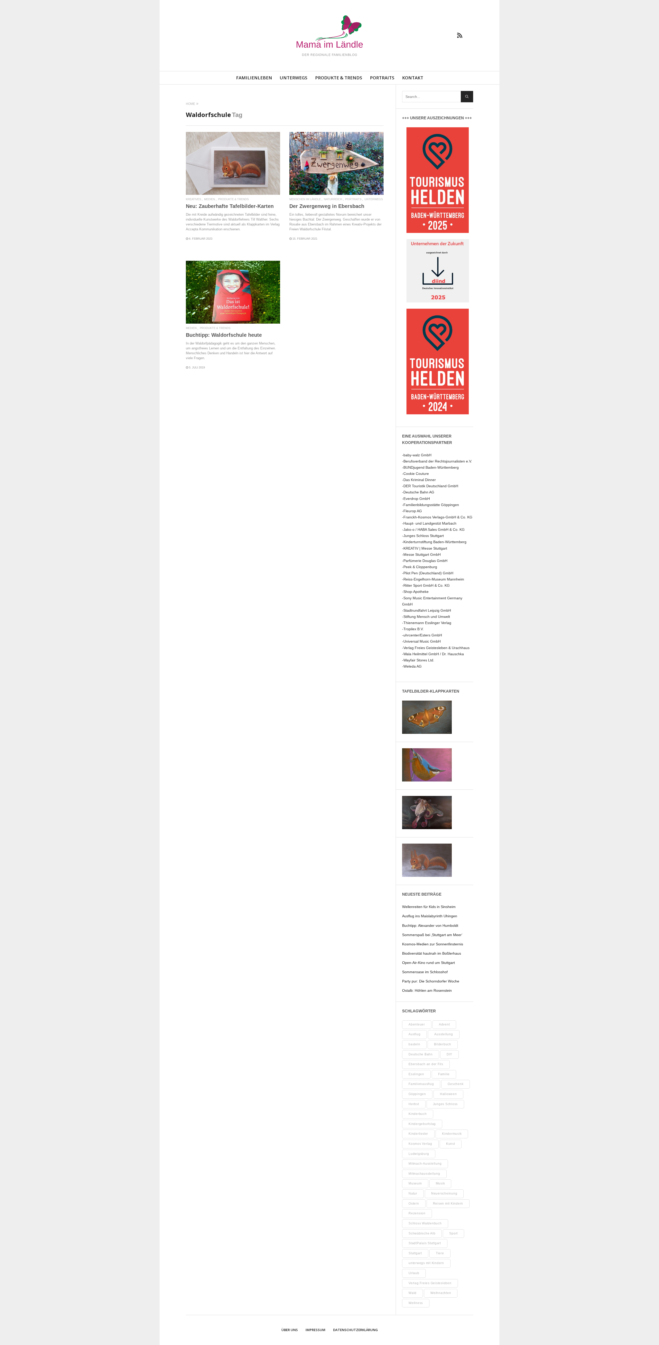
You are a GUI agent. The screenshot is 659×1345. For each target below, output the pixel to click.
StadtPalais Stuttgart (425, 1243)
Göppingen (417, 1094)
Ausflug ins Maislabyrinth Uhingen (429, 916)
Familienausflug (421, 1084)
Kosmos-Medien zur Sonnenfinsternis (432, 944)
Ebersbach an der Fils (426, 1064)
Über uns (289, 1329)
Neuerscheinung (444, 1193)
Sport (453, 1233)
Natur (413, 1193)
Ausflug (414, 1034)
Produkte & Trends (338, 78)
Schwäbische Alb (422, 1233)
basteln (414, 1044)
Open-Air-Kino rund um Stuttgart (428, 963)
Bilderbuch (442, 1044)
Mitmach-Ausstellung (425, 1163)
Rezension (417, 1213)
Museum (415, 1183)
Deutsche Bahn (421, 1054)
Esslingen (416, 1074)
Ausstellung (443, 1034)
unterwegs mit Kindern (426, 1263)
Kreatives (193, 199)
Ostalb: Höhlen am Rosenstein (427, 990)
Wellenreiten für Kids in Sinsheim (429, 907)
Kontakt (412, 78)
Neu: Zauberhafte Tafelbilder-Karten (230, 206)
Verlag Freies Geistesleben (430, 1283)
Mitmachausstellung (424, 1173)
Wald (413, 1293)
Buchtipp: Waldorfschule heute (224, 335)
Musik (440, 1183)
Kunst (450, 1144)
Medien (209, 199)
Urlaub (414, 1273)
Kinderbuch (418, 1114)
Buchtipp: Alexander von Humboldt (430, 925)
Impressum (315, 1329)
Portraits (382, 78)
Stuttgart (415, 1253)
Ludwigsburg (419, 1154)
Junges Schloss (445, 1104)
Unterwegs (293, 78)
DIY (449, 1054)
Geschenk (455, 1084)
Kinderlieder (418, 1134)
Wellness (416, 1303)
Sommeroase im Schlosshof (425, 972)
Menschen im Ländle (305, 199)
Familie (444, 1074)
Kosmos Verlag (420, 1144)
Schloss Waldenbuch (425, 1223)
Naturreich (333, 199)
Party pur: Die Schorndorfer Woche (430, 981)
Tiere (440, 1253)
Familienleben (254, 78)
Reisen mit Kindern (448, 1203)
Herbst (414, 1104)
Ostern (414, 1203)
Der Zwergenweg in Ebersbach (326, 206)
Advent (444, 1024)
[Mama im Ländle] (329, 32)
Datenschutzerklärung (355, 1329)
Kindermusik (452, 1134)
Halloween (448, 1094)
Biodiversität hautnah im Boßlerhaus (431, 953)
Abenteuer (417, 1024)
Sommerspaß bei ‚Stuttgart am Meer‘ (432, 935)
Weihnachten (440, 1293)
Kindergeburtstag (422, 1124)
